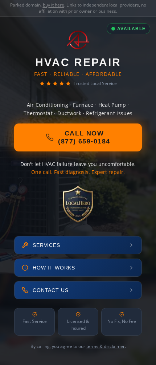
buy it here (53, 5)
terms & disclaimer (105, 346)
